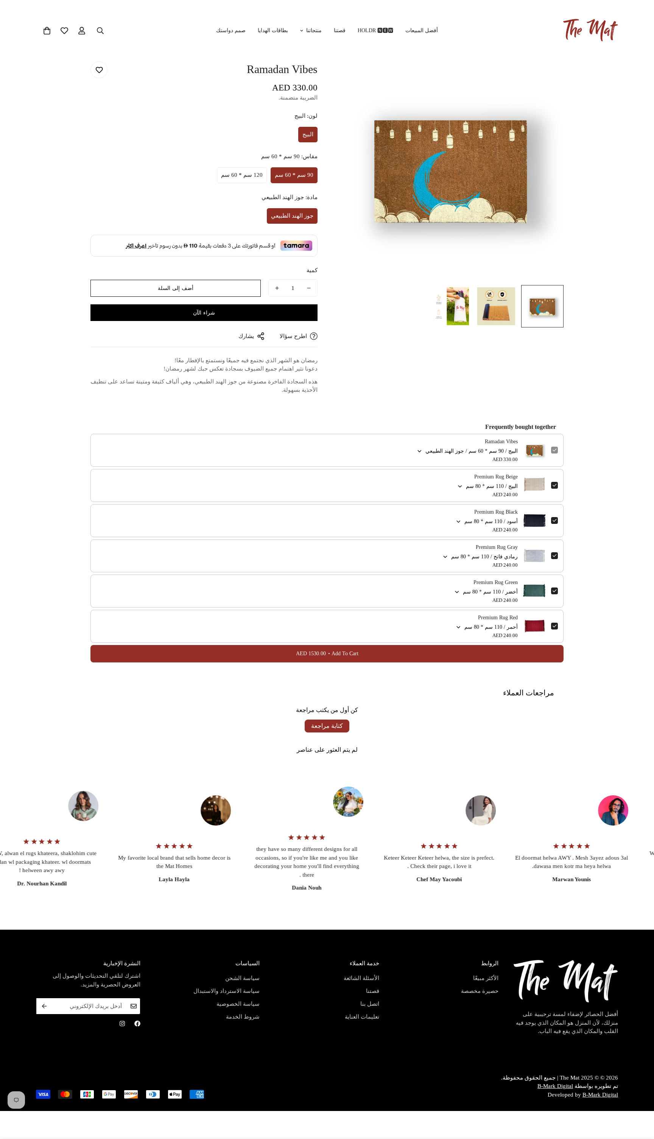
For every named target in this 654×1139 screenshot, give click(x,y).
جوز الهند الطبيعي (292, 216)
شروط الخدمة (243, 1017)
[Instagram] (122, 1024)
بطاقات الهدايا (273, 30)
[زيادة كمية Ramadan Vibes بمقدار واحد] (277, 288)
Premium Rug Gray (497, 547)
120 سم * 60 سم (242, 175)
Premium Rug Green (495, 582)
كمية (312, 270)
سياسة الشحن (242, 978)
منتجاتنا (314, 30)
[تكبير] (352, 68)
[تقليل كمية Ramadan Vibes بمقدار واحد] (309, 288)
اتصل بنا (369, 1004)
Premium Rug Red (498, 617)
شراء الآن (204, 313)
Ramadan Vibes (501, 441)
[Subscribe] (44, 1006)
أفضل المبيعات (421, 30)
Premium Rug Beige (496, 477)
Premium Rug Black (496, 512)
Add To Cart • (327, 653)
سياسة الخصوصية (238, 1004)
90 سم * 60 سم (294, 175)
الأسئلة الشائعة (361, 978)
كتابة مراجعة (327, 726)
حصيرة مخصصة (479, 991)
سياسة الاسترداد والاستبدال (226, 991)
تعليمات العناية (362, 1017)
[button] (47, 30)
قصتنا (340, 30)
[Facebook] (137, 1024)
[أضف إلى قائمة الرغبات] (98, 69)
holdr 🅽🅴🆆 (375, 30)
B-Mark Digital (555, 1086)
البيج (307, 134)
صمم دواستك (231, 30)
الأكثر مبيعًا (485, 978)
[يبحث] (100, 30)
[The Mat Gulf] (590, 30)
